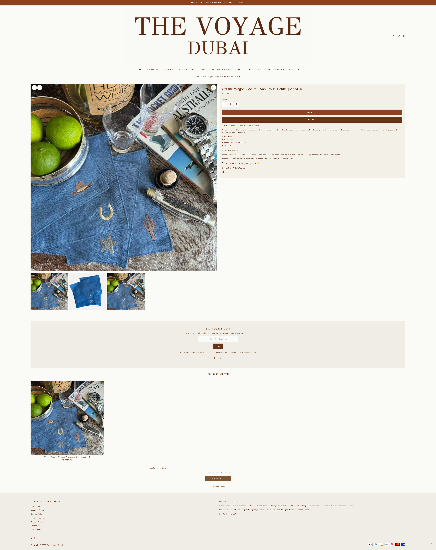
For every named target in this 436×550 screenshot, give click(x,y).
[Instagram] (4, 2)
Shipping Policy (37, 510)
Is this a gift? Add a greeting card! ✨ (242, 163)
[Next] (324, 2)
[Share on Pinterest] (226, 173)
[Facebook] (1, 2)
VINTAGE (202, 69)
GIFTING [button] (238, 69)
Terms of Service (38, 518)
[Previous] (112, 2)
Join (218, 346)
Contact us (227, 168)
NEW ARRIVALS (152, 69)
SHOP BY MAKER (255, 69)
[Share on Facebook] (223, 173)
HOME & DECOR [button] (185, 69)
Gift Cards (35, 506)
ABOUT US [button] (293, 69)
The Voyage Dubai (55, 545)
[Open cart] (404, 36)
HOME (139, 69)
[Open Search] (394, 36)
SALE (268, 69)
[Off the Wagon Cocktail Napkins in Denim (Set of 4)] (67, 418)
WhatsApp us (239, 168)
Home (198, 77)
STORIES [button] (278, 69)
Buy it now (312, 120)
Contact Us (35, 526)
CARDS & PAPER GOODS (220, 69)
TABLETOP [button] (168, 69)
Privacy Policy (37, 522)
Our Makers (36, 530)
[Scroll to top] (431, 543)
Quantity (225, 99)
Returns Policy (37, 514)
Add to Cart (312, 112)
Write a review (218, 478)
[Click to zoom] (213, 87)
